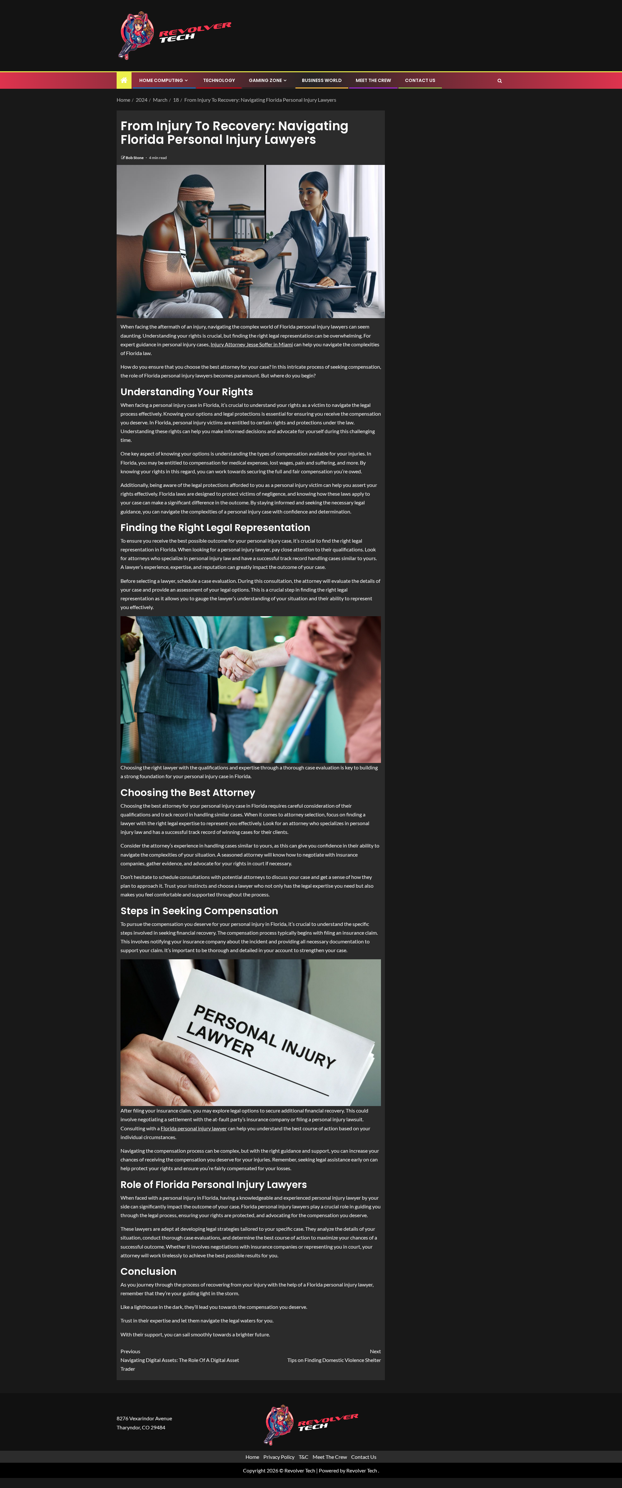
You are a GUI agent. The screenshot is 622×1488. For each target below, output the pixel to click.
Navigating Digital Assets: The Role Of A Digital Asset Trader (180, 1360)
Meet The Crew (373, 80)
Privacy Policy (278, 1457)
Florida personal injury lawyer (194, 1128)
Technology (219, 80)
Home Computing (161, 80)
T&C (303, 1457)
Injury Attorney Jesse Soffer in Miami (252, 344)
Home (252, 1457)
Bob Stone (135, 157)
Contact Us (420, 80)
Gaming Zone (265, 80)
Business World (322, 80)
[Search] (500, 81)
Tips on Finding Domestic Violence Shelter (334, 1355)
